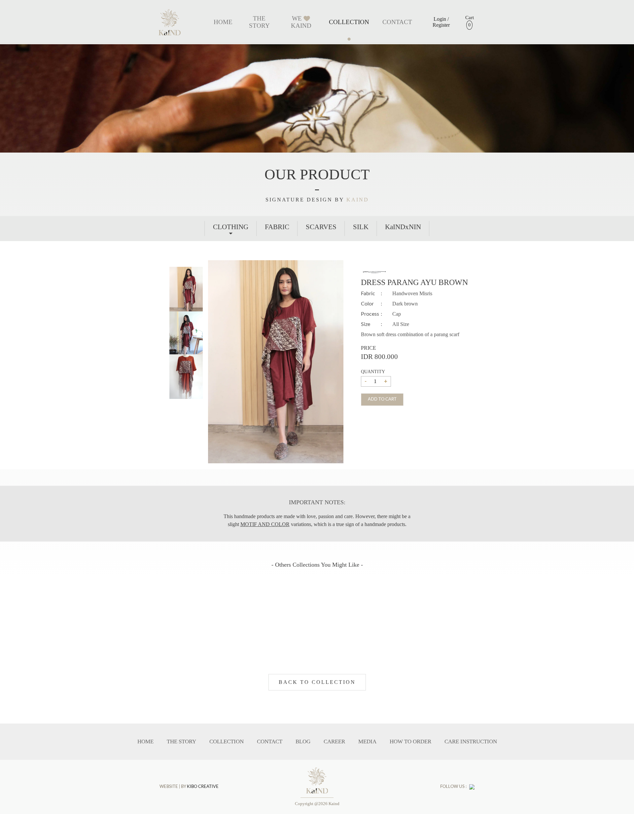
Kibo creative (203, 787)
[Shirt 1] (186, 291)
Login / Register (441, 22)
